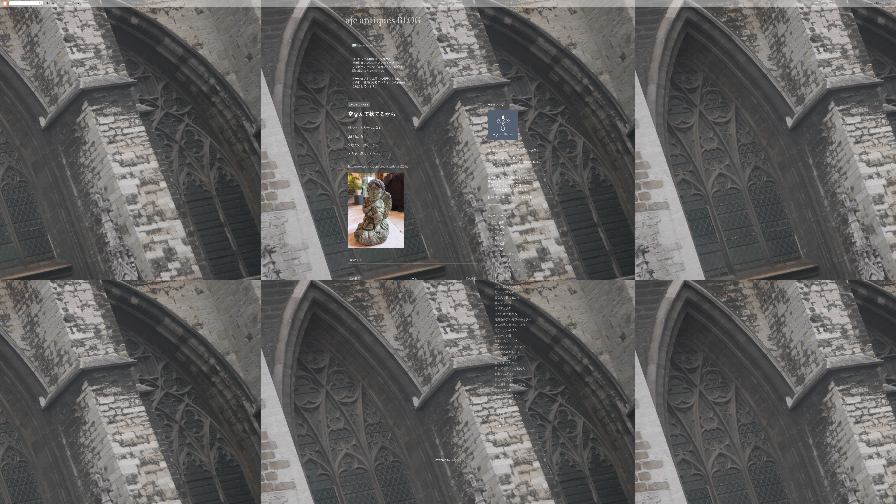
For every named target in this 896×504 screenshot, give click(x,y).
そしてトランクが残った (510, 368)
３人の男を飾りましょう (510, 324)
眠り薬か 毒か (504, 281)
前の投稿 (471, 278)
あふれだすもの (504, 292)
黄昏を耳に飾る (504, 254)
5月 (497, 243)
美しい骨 (500, 406)
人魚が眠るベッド (506, 357)
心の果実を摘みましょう (510, 384)
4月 (497, 249)
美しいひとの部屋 (506, 363)
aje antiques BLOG (383, 21)
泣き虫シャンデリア (507, 270)
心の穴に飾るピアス (507, 395)
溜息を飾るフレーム (507, 401)
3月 (497, 413)
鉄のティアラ (503, 302)
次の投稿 (354, 278)
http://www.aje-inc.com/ (502, 205)
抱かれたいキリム (506, 330)
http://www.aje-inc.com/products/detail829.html (379, 166)
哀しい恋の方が (504, 379)
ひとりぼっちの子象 (507, 286)
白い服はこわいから (507, 259)
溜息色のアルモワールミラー (513, 319)
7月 (497, 232)
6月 (497, 238)
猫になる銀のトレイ (507, 352)
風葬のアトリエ (504, 390)
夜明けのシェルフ (506, 341)
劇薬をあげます (504, 373)
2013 (495, 425)
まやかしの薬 (503, 335)
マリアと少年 (503, 308)
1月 (497, 419)
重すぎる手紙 (503, 264)
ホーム (413, 278)
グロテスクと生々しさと (510, 346)
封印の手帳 (502, 275)
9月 (497, 227)
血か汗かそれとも (506, 313)
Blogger (456, 460)
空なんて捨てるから (507, 297)
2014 (495, 222)
